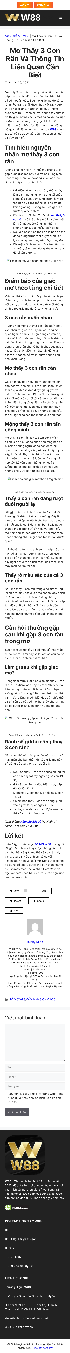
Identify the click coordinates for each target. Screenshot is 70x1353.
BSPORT (10, 1248)
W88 (48, 17)
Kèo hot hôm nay (43, 1347)
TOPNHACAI (13, 1257)
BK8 (7, 1230)
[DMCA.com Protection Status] (17, 1209)
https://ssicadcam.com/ (32, 1318)
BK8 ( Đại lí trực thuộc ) (20, 1239)
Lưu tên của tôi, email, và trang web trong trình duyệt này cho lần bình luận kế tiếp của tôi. (35, 1098)
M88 (8, 36)
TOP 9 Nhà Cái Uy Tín (19, 1266)
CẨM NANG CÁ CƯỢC (40, 999)
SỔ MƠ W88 (21, 36)
